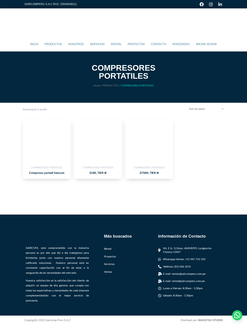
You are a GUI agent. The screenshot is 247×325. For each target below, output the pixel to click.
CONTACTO (158, 44)
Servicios (109, 264)
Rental (107, 248)
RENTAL (116, 44)
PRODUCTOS (53, 44)
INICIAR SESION (206, 44)
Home (96, 85)
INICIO (34, 44)
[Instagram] (211, 4)
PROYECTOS (136, 44)
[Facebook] (201, 4)
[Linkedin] (220, 4)
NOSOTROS (76, 44)
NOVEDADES (181, 44)
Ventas (108, 272)
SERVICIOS (97, 44)
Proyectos (110, 256)
